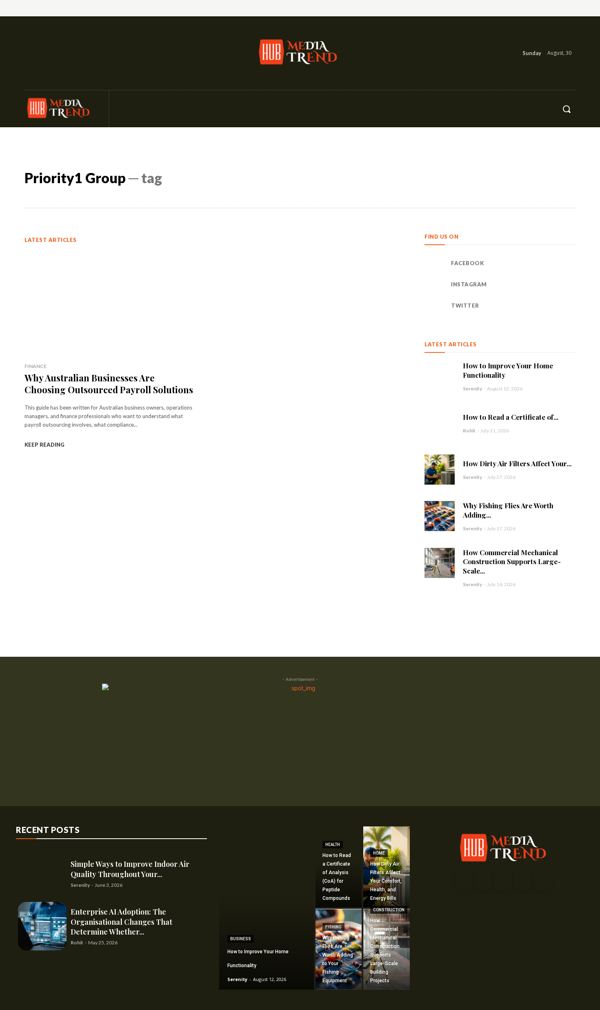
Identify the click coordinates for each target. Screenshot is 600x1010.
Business (240, 939)
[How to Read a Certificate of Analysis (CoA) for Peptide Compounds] (439, 423)
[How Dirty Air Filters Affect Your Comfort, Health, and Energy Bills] (439, 469)
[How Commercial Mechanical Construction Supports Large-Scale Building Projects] (439, 563)
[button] (567, 109)
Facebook (467, 263)
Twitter (465, 305)
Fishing (333, 927)
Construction (388, 910)
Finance (35, 366)
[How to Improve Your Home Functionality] (439, 376)
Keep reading (44, 444)
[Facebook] (31, 53)
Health (332, 844)
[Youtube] (542, 881)
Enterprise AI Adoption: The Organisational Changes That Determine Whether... (121, 922)
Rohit (469, 430)
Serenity (472, 388)
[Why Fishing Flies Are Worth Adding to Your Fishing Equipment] (439, 516)
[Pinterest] (503, 881)
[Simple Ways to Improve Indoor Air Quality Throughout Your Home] (42, 873)
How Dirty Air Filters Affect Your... (517, 463)
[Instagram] (49, 53)
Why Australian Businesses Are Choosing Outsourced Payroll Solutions (108, 384)
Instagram (469, 284)
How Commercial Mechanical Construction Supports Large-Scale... (512, 562)
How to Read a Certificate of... (510, 416)
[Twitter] (67, 53)
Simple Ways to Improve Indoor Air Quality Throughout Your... (130, 869)
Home (379, 853)
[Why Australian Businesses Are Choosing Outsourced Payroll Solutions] (111, 303)
